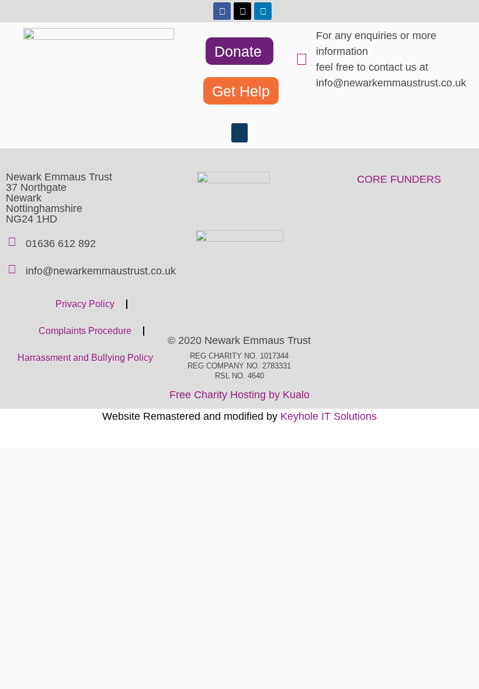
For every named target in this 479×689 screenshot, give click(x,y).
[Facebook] (222, 11)
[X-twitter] (242, 11)
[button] (239, 132)
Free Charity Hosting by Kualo (239, 395)
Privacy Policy (84, 304)
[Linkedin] (263, 11)
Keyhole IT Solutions (328, 416)
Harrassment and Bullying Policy (85, 358)
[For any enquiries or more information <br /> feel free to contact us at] (301, 59)
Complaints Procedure (85, 331)
